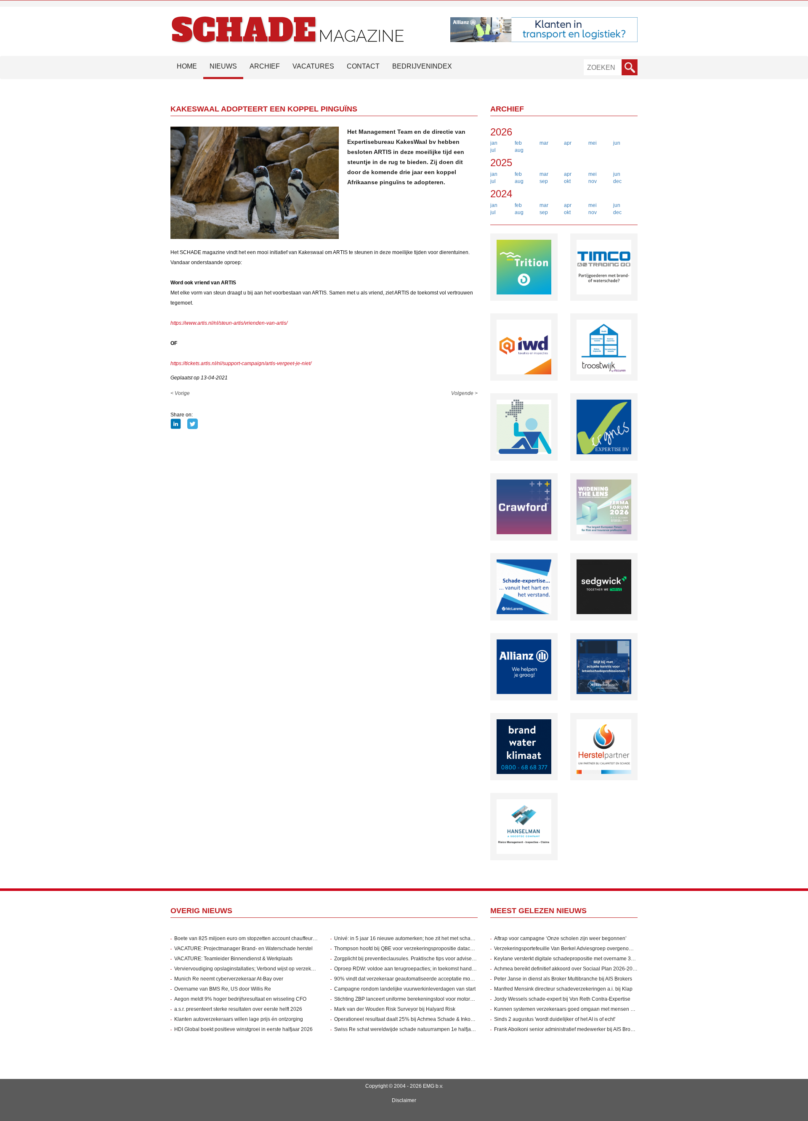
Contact (363, 66)
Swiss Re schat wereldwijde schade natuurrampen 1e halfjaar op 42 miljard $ (422, 1029)
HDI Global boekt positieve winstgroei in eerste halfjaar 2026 (243, 1029)
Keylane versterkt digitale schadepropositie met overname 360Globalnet (576, 959)
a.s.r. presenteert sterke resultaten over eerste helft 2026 (238, 1009)
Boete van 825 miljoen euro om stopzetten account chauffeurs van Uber (256, 938)
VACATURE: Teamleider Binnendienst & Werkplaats (233, 959)
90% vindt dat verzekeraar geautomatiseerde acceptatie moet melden (413, 979)
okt (567, 181)
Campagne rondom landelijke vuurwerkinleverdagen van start (405, 989)
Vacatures (313, 66)
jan (493, 143)
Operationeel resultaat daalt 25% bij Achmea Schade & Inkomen (407, 1019)
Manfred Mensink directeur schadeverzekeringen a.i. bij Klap (563, 989)
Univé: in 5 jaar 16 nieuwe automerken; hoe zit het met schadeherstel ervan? (421, 938)
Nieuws (223, 66)
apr (567, 143)
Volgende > (464, 393)
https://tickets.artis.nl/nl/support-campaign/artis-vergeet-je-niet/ (240, 363)
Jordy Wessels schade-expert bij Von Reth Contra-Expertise (562, 999)
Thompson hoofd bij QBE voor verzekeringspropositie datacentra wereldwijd (421, 948)
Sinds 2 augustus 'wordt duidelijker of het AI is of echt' (554, 1019)
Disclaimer (404, 1100)
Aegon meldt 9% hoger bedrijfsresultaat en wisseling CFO (240, 999)
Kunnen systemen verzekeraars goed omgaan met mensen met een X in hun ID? (586, 1009)
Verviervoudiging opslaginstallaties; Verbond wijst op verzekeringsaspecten (260, 969)
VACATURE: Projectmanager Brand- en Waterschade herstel (243, 948)
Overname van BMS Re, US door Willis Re (222, 989)
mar (544, 143)
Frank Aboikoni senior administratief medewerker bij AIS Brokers (567, 1029)
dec (617, 181)
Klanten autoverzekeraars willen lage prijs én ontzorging (238, 1019)
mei (592, 143)
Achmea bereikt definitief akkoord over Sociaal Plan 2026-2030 (566, 969)
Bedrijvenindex (422, 66)
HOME (187, 66)
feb (518, 143)
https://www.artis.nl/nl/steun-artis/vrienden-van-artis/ (228, 323)
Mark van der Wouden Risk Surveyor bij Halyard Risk (394, 1009)
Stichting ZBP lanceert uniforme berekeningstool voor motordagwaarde (415, 999)
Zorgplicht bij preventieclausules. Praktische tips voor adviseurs (406, 959)
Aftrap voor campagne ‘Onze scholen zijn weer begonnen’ (560, 938)
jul (493, 150)
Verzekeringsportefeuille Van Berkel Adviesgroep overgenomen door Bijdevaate (585, 948)
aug (519, 150)
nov (592, 181)
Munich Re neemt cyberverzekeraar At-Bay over (228, 979)
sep (544, 181)
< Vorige (180, 393)
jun (616, 143)
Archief (265, 66)
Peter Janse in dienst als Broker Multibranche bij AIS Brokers (563, 979)
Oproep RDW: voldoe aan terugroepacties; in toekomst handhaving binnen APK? (426, 969)
